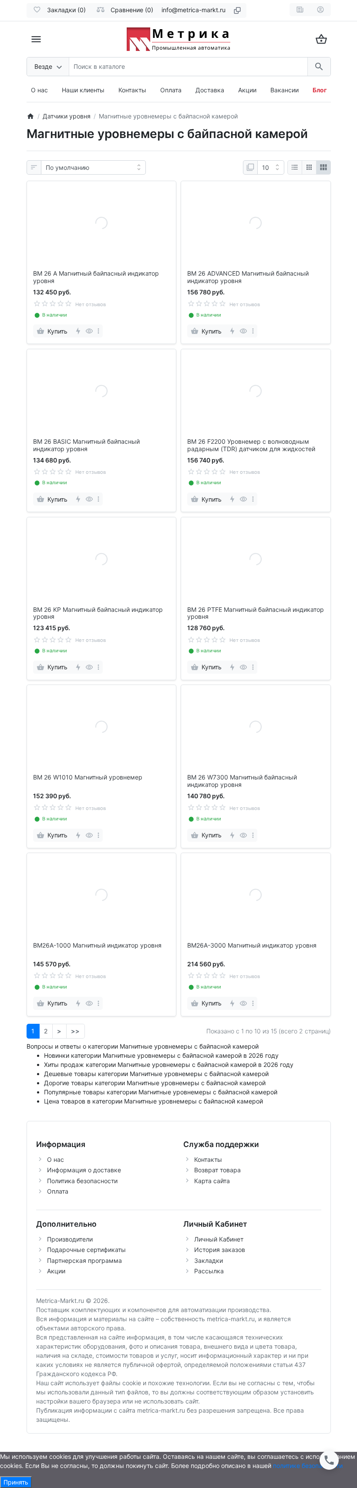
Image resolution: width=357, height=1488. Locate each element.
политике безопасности (308, 1465)
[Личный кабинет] (320, 9)
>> (75, 1031)
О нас (39, 90)
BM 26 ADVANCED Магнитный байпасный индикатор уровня (248, 277)
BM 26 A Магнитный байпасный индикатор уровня (96, 277)
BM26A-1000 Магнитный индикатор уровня (97, 945)
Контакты (132, 90)
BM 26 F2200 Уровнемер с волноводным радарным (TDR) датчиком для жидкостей (251, 445)
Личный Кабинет (218, 1239)
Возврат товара (217, 1170)
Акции (247, 90)
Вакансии (284, 90)
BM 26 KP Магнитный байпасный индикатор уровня (98, 613)
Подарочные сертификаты (86, 1249)
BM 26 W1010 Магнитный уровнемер (87, 777)
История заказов (219, 1249)
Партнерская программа (84, 1260)
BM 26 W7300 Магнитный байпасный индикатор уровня (242, 781)
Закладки (208, 1260)
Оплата (171, 90)
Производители (70, 1239)
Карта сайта (212, 1180)
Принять (15, 1482)
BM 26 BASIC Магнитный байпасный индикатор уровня (86, 445)
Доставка (209, 90)
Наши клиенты (83, 90)
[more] (98, 330)
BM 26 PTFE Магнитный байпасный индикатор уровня (255, 613)
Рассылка (209, 1271)
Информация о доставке (84, 1170)
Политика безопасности (82, 1180)
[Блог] (300, 9)
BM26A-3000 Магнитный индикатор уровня (252, 945)
